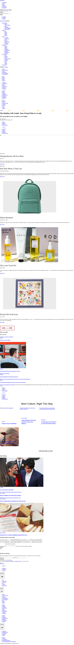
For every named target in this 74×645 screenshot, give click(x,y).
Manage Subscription (6, 640)
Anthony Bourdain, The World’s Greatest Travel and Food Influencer (29, 422)
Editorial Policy (5, 632)
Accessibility (4, 639)
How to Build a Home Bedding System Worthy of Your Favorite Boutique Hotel (13, 382)
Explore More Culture (46, 451)
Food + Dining (7, 25)
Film (5, 31)
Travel (6, 26)
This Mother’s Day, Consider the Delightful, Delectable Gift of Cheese (13, 534)
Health (6, 48)
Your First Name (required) (16, 540)
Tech (5, 61)
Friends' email (2, 546)
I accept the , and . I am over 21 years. (15, 561)
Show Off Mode (8, 28)
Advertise (4, 634)
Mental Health (7, 50)
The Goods (4, 6)
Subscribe (6, 9)
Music (6, 34)
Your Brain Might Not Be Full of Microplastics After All (9, 376)
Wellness (4, 5)
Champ (3, 584)
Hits (3, 580)
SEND (1, 547)
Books (6, 32)
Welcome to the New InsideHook (5, 340)
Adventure (6, 27)
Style (3, 4)
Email (1, 557)
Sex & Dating (7, 29)
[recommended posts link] (9, 417)
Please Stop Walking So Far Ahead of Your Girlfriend (10, 495)
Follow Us (2, 9)
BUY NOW (2, 164)
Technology (43, 419)
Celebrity (6, 37)
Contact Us (4, 633)
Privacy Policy (18, 561)
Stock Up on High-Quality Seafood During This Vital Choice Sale (12, 501)
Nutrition (6, 51)
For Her (6, 60)
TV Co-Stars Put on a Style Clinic (6, 489)
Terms (3, 635)
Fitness (6, 47)
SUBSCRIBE (4, 125)
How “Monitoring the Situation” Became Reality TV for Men (10, 371)
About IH (4, 631)
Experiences (4, 2)
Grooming (6, 43)
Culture (3, 3)
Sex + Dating (2, 493)
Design (6, 33)
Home (6, 57)
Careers (3, 638)
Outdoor (6, 59)
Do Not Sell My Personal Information (9, 641)
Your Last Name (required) (16, 542)
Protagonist (4, 585)
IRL (3, 583)
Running (6, 53)
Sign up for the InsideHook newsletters (7, 384)
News (6, 39)
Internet (6, 35)
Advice (6, 46)
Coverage (4, 582)
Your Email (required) (15, 539)
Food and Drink (7, 58)
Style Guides (7, 41)
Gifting (6, 63)
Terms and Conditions (10, 561)
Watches (6, 42)
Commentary (7, 38)
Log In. (3, 127)
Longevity (6, 49)
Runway (6, 40)
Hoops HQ (4, 7)
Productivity (7, 52)
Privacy (3, 637)
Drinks (6, 24)
